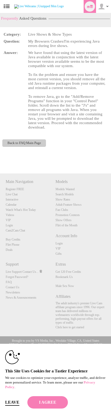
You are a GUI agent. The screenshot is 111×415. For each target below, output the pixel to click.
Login (9, 225)
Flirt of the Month (66, 225)
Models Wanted (65, 189)
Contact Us (12, 287)
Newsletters (13, 292)
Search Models (65, 194)
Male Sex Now (65, 286)
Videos (10, 215)
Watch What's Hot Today (21, 210)
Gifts (59, 254)
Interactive (12, 199)
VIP (8, 220)
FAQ (9, 282)
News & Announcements (21, 297)
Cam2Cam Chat (15, 230)
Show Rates (63, 199)
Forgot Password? (17, 277)
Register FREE (15, 189)
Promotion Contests (68, 215)
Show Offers (64, 220)
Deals (9, 250)
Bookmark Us (64, 277)
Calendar (11, 204)
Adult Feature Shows (69, 204)
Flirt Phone (12, 244)
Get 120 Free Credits (68, 272)
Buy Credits (13, 239)
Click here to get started (70, 327)
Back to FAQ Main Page (24, 143)
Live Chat (12, 194)
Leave (12, 402)
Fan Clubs (62, 210)
